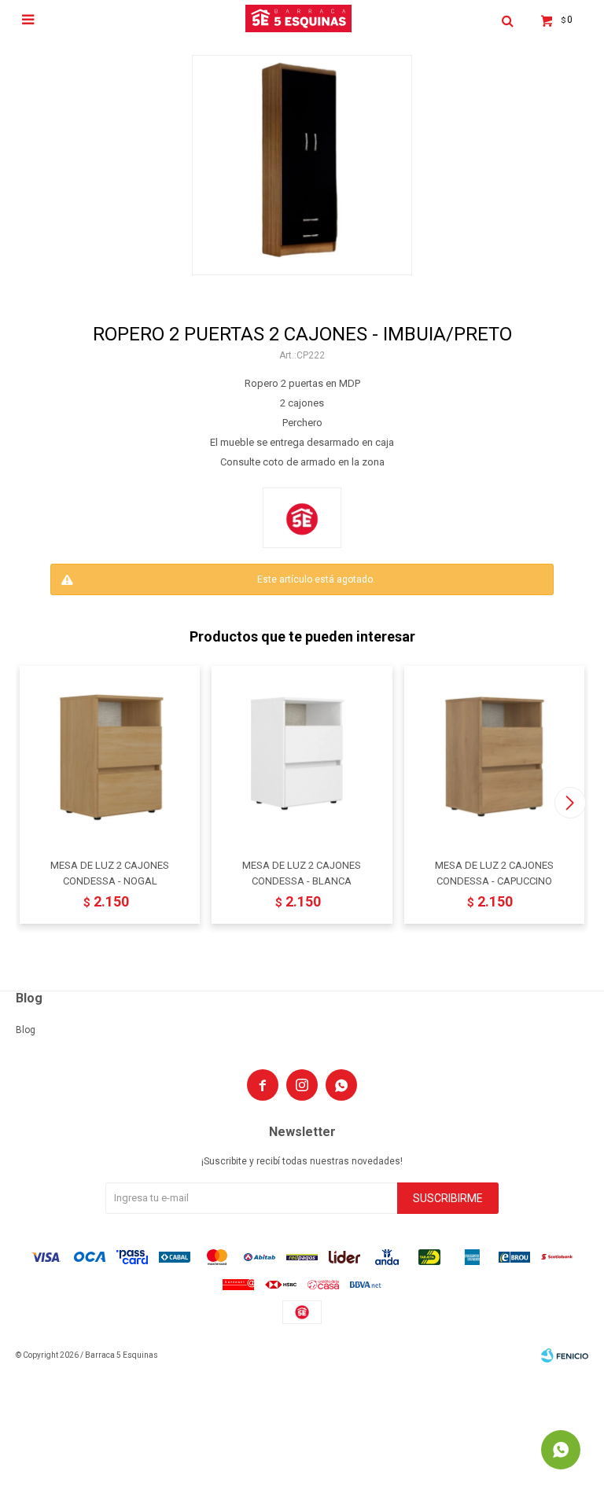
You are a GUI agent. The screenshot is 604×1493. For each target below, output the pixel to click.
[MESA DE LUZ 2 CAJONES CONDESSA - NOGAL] (110, 756)
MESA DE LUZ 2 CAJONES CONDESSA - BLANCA (301, 873)
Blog (25, 1029)
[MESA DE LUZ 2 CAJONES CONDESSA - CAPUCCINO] (494, 756)
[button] (569, 802)
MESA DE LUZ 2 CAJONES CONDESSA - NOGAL (109, 873)
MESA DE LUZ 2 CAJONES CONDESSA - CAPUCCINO (494, 873)
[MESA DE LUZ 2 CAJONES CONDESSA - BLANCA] (302, 756)
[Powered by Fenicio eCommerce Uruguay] (564, 1355)
